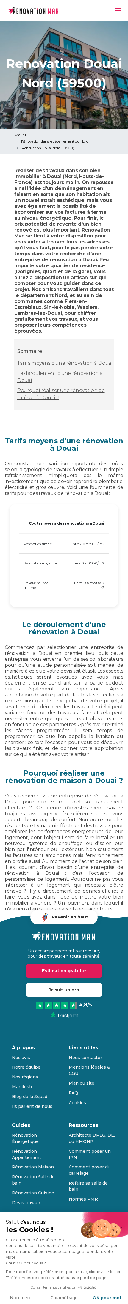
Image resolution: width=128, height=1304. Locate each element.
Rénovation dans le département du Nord (54, 141)
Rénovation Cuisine (33, 1193)
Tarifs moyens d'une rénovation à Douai (65, 363)
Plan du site (81, 1083)
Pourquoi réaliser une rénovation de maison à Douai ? (61, 394)
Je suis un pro (64, 989)
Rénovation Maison (33, 1167)
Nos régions (25, 1077)
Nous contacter (85, 1057)
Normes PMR (83, 1199)
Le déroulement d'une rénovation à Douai (60, 376)
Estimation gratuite (64, 970)
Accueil (20, 135)
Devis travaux (26, 1202)
